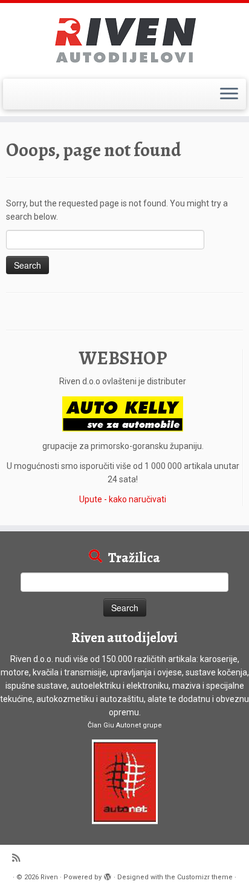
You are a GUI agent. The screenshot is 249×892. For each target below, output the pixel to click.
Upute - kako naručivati (122, 499)
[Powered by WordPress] (107, 875)
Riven (49, 877)
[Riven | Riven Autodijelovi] (124, 39)
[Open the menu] (229, 94)
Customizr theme (205, 877)
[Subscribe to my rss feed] (19, 858)
